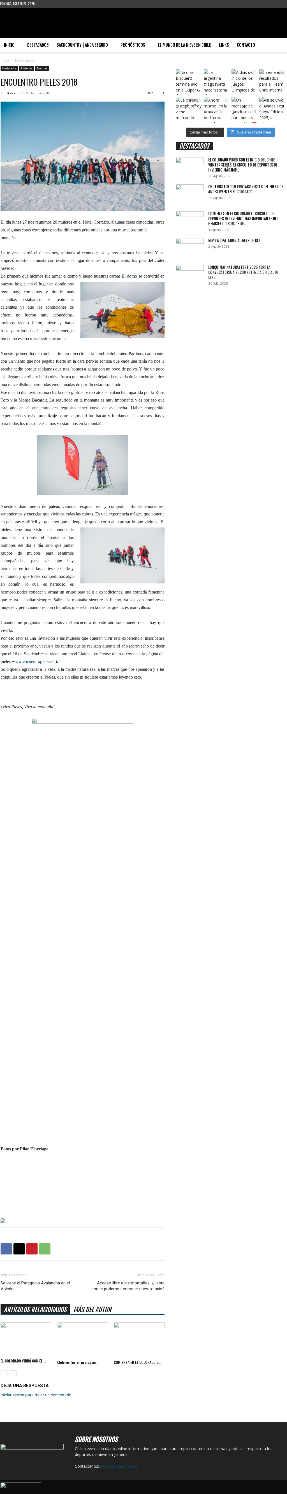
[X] (19, 1248)
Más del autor (92, 1310)
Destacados (38, 45)
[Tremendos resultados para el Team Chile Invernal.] (272, 82)
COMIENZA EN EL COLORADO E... (137, 1362)
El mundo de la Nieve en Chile (184, 45)
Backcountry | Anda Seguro (82, 45)
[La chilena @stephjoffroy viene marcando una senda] (188, 110)
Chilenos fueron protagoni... (77, 1362)
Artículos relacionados (35, 1310)
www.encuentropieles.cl (33, 661)
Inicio (9, 45)
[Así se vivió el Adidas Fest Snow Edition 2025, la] (272, 110)
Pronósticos (133, 45)
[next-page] (13, 1373)
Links (224, 45)
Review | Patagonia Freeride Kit (234, 240)
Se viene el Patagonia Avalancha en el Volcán (35, 1285)
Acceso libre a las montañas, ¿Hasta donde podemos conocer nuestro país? (128, 1285)
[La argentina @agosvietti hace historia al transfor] (216, 82)
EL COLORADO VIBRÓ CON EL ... (23, 1361)
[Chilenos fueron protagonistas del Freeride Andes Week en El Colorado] (82, 1339)
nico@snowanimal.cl (118, 1466)
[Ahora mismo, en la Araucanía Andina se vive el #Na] (216, 110)
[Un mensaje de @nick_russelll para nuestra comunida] (244, 110)
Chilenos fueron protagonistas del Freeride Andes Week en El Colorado (245, 189)
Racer (12, 93)
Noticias (42, 68)
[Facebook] (48, 4)
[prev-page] (4, 1373)
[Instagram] (57, 4)
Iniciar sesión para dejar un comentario (36, 1394)
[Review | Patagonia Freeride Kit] (190, 248)
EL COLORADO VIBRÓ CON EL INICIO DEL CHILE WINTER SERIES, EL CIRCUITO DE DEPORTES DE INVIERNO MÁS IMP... (242, 165)
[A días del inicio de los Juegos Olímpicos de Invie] (244, 82)
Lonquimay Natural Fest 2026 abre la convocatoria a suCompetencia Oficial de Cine (243, 272)
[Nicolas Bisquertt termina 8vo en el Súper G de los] (188, 82)
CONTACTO (246, 45)
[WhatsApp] (44, 1248)
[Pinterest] (32, 1248)
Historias (26, 68)
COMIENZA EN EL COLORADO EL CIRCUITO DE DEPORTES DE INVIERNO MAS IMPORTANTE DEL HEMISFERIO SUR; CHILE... (243, 218)
